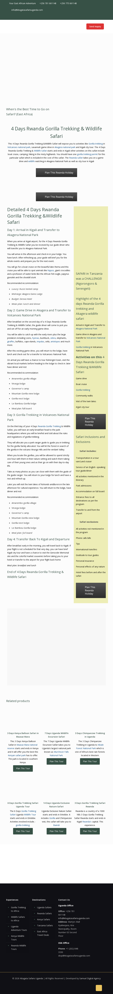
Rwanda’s (87, 821)
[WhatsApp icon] (93, 16)
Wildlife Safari (40, 150)
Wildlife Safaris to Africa (18, 919)
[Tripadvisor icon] (103, 16)
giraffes (10, 341)
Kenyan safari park (17, 755)
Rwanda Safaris (44, 913)
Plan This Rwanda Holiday (59, 172)
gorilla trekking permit (87, 154)
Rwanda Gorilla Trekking (49, 426)
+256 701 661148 (48, 3)
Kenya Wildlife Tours (17, 938)
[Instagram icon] (100, 16)
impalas (40, 341)
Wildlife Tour (30, 814)
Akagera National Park (86, 328)
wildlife (31, 161)
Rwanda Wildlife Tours (18, 947)
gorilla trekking (23, 825)
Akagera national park (65, 147)
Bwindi (56, 825)
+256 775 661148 (68, 3)
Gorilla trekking (96, 143)
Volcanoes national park (19, 147)
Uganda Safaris (44, 907)
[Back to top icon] (99, 988)
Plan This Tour (23, 768)
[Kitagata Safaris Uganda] (21, 26)
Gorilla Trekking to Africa (18, 909)
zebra (53, 338)
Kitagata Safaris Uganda (31, 978)
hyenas (35, 338)
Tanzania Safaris (45, 925)
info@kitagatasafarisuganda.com (27, 10)
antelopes (55, 341)
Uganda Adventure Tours (19, 928)
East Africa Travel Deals (43, 933)
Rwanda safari (76, 157)
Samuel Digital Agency (90, 978)
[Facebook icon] (96, 16)
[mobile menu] (77, 26)
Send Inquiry (95, 26)
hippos (51, 270)
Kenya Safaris (43, 919)
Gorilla (52, 818)
